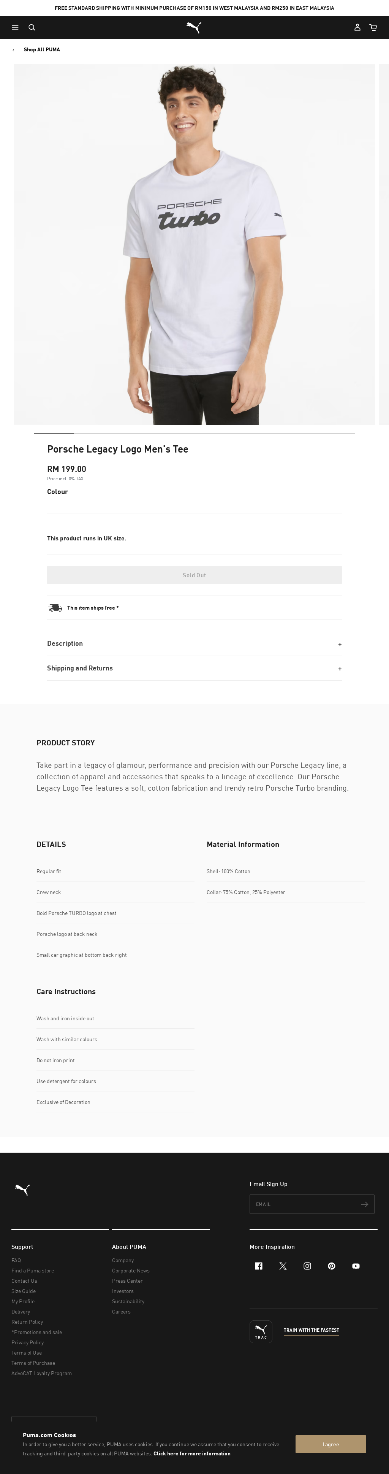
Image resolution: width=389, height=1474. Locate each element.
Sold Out (194, 575)
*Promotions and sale (36, 1332)
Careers (121, 1311)
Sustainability (128, 1301)
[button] (17, 27)
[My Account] (357, 27)
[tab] (54, 433)
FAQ (16, 1260)
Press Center (127, 1280)
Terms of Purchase (33, 1363)
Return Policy (27, 1321)
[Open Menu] (17, 27)
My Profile (23, 1301)
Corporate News (131, 1270)
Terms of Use (26, 1352)
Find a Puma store (32, 1270)
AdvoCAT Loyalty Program (41, 1373)
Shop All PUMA (42, 49)
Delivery (20, 1311)
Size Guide (23, 1291)
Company (123, 1260)
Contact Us (24, 1280)
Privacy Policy (27, 1342)
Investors (123, 1291)
